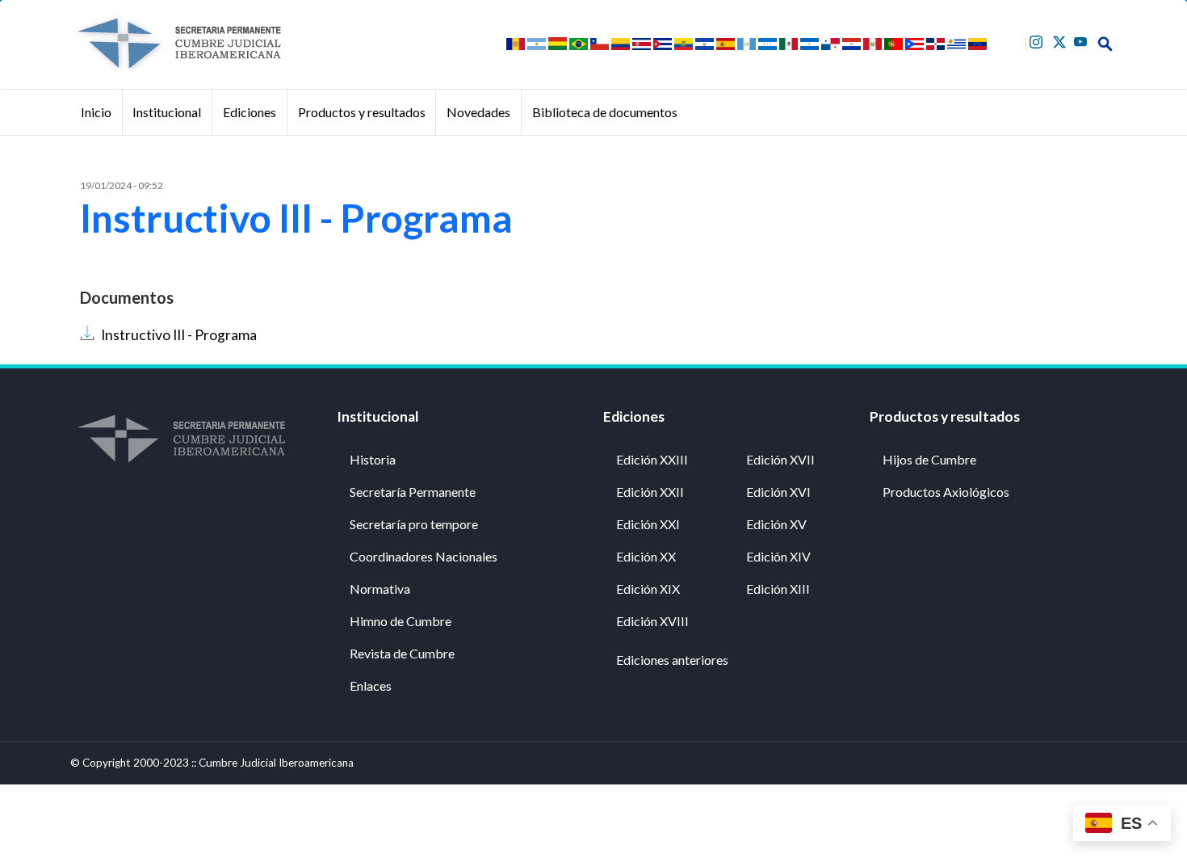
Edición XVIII (652, 621)
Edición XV (776, 524)
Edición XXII (650, 491)
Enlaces (371, 685)
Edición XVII (780, 459)
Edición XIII (778, 588)
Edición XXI (648, 524)
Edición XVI (778, 491)
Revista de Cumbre (402, 653)
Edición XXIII (652, 459)
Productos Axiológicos (946, 491)
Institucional (166, 112)
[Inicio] (178, 43)
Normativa (380, 588)
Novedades (478, 112)
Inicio (96, 112)
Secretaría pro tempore (414, 524)
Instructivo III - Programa (179, 334)
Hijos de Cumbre (929, 459)
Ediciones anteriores (672, 659)
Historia (373, 459)
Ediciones (249, 112)
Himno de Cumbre (400, 621)
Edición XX (646, 556)
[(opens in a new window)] (1038, 40)
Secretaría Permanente (413, 491)
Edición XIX (648, 588)
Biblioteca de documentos (604, 112)
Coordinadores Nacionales (423, 556)
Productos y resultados (362, 112)
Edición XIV (778, 556)
